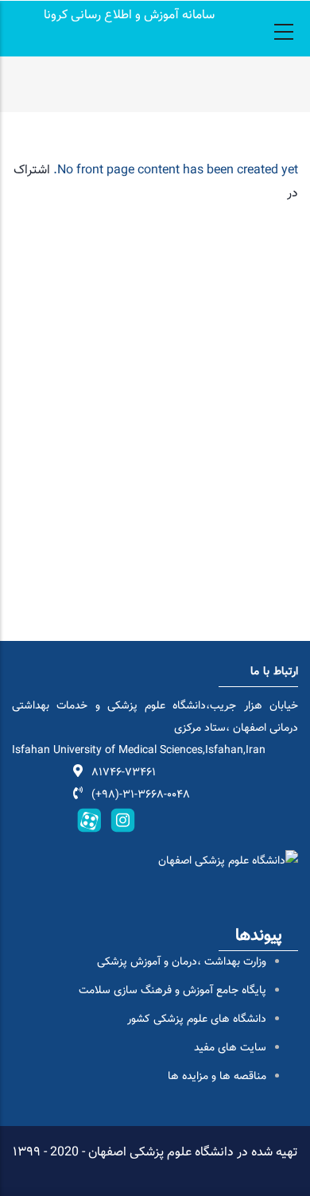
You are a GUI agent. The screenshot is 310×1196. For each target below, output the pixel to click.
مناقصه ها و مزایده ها (217, 1076)
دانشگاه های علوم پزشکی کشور (196, 1019)
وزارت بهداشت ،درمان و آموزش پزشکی (181, 962)
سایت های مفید (230, 1048)
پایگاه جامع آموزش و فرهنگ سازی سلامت (172, 991)
